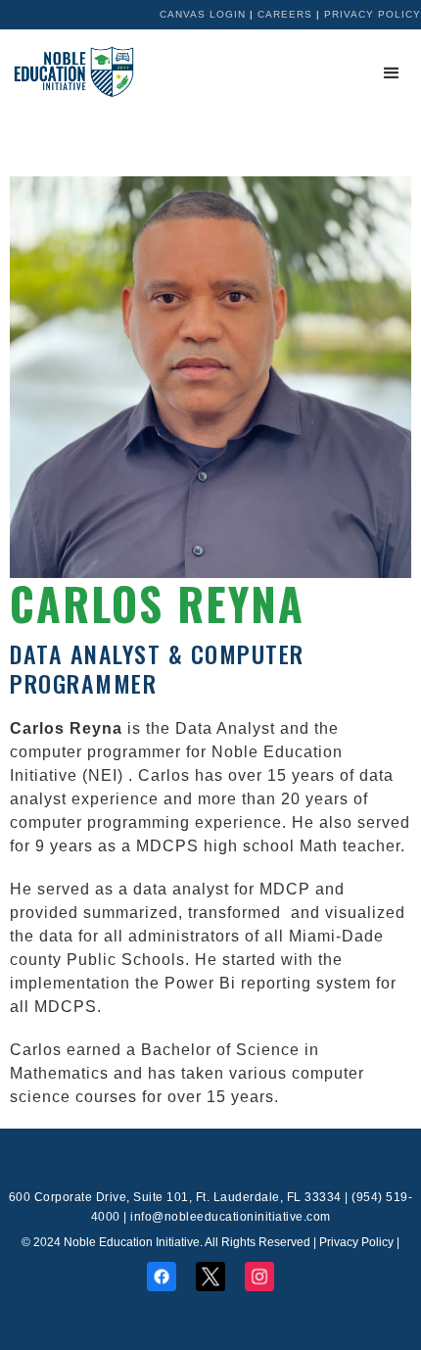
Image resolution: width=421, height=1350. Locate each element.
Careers (284, 14)
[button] (391, 73)
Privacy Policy (372, 14)
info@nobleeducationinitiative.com (230, 1217)
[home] (68, 71)
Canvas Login (203, 14)
